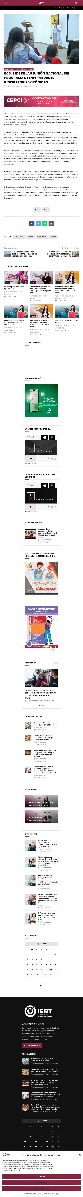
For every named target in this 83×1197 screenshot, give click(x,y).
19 (37, 969)
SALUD (25, 69)
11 (32, 964)
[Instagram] (68, 8)
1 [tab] (39, 705)
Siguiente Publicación (70, 248)
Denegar (41, 1182)
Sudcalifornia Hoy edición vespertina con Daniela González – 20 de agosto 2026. (65, 290)
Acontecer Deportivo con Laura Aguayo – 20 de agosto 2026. (14, 322)
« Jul (41, 983)
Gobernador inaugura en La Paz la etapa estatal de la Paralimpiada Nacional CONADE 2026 (45, 753)
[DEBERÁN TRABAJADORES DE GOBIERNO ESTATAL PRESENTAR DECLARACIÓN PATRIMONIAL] (75, 254)
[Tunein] (76, 8)
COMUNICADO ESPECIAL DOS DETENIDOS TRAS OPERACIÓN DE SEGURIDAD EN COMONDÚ (24, 254)
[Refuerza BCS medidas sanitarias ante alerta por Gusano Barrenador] (28, 738)
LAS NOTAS (19, 69)
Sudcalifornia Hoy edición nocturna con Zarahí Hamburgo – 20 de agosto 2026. (40, 290)
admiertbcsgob (45, 540)
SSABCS (31, 69)
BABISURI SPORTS (36, 818)
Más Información (31, 1045)
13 (41, 964)
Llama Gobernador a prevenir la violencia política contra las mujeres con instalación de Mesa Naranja (45, 1107)
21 (46, 969)
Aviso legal (55, 1194)
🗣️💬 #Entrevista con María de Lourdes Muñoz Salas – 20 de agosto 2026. (47, 916)
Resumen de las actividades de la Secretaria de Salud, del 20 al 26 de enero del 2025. (47, 533)
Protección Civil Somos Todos (42, 802)
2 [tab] (41, 705)
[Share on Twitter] (38, 223)
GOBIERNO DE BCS (9, 69)
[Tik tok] (72, 8)
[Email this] (51, 223)
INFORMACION (41, 237)
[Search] (76, 3)
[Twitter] (59, 8)
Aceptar (41, 1176)
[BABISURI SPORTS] (41, 816)
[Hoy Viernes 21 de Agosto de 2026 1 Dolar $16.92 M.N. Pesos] (28, 725)
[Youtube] (63, 8)
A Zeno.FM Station (31, 463)
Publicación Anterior (12, 248)
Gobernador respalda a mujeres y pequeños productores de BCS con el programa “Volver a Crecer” (45, 770)
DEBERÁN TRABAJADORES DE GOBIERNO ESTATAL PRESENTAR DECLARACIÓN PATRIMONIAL (59, 254)
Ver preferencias (41, 1188)
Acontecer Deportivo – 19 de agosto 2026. (66, 321)
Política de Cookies (30, 1194)
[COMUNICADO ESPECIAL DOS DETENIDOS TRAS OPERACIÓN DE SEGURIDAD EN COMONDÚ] (7, 254)
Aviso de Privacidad (44, 1194)
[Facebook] (55, 8)
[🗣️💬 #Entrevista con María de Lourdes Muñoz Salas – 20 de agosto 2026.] (30, 918)
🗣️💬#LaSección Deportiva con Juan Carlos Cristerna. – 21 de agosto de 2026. (47, 843)
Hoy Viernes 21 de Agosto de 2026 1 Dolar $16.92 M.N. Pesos (45, 724)
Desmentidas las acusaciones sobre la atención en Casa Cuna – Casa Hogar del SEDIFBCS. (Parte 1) (40, 694)
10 (27, 964)
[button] (80, 1155)
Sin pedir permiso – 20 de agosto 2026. (14, 288)
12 (37, 964)
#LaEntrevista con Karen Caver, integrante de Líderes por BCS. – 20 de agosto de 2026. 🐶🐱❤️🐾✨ (47, 898)
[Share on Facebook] (31, 223)
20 (41, 969)
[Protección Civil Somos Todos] (41, 801)
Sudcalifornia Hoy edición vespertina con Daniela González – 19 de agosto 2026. (40, 323)
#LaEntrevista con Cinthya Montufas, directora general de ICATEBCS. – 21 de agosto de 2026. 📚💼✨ (48, 880)
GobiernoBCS (18, 237)
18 (32, 969)
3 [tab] (43, 705)
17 (27, 969)
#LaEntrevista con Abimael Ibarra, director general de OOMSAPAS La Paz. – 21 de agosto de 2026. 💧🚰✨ (48, 861)
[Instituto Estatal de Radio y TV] (41, 2)
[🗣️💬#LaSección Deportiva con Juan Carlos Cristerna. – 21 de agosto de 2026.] (30, 845)
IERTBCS (30, 237)
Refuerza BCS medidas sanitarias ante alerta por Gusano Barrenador (44, 737)
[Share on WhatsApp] (44, 223)
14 (46, 964)
